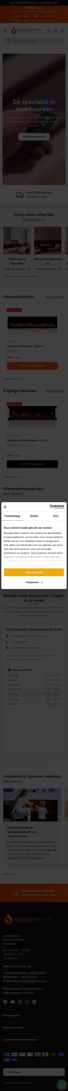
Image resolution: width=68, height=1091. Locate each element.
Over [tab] (56, 516)
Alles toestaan (34, 572)
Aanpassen (32, 582)
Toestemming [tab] (12, 516)
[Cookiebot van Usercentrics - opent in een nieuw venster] (49, 507)
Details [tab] (34, 516)
